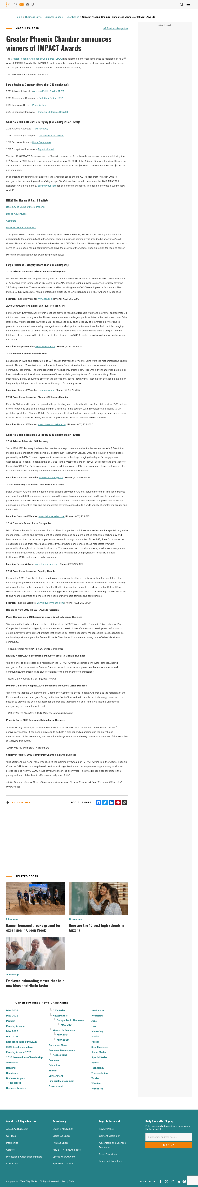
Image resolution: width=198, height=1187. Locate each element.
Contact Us (12, 1163)
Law (93, 1026)
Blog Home (21, 802)
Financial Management (61, 1081)
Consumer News (58, 1045)
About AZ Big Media (17, 1129)
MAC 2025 (12, 1036)
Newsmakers (60, 1015)
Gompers (11, 220)
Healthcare (97, 1010)
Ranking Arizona (15, 1026)
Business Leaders (54, 17)
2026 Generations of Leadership (24, 1057)
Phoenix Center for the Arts (21, 227)
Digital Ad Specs (61, 1135)
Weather (96, 1083)
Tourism (95, 1078)
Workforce (97, 1088)
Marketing (97, 1031)
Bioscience (12, 1073)
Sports (95, 1062)
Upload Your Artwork (64, 1156)
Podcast (10, 1021)
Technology (97, 1068)
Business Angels (15, 1078)
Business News (33, 17)
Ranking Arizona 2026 (18, 1052)
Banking (10, 1068)
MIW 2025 (12, 1031)
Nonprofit (15, 1083)
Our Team (11, 1135)
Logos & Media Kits (63, 1129)
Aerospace (12, 1062)
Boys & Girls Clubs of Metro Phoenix (25, 206)
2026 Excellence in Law (19, 1047)
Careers (10, 1149)
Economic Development (62, 1050)
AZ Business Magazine (115, 28)
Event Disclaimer (108, 1154)
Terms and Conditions (110, 1161)
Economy (54, 1060)
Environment (56, 1076)
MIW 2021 (62, 1034)
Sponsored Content (63, 1163)
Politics (95, 1042)
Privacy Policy (106, 1129)
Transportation (99, 1073)
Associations (60, 1055)
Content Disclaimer (109, 1135)
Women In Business (64, 1030)
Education (54, 1065)
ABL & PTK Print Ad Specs (67, 1149)
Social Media (98, 1052)
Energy (52, 1070)
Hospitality (97, 1015)
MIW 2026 (12, 1010)
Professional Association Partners (24, 1156)
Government (56, 1086)
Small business (99, 1047)
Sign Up (168, 1145)
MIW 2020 (63, 1040)
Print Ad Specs (60, 1142)
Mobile (95, 1036)
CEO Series (73, 17)
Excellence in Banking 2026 (21, 1042)
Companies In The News (70, 1020)
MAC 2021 (67, 1025)
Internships (12, 1142)
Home (18, 17)
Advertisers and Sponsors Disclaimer (112, 1145)
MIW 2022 (12, 1015)
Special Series (99, 1057)
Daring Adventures (16, 213)
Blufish (72, 1181)
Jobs (94, 1021)
